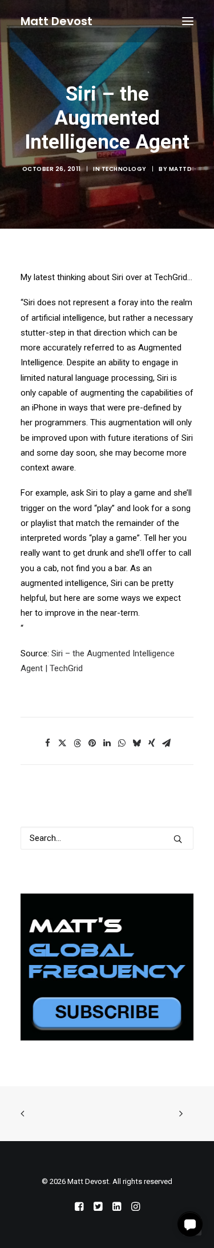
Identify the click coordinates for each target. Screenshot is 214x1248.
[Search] (107, 838)
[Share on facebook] (48, 743)
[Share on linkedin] (107, 743)
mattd (180, 169)
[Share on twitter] (63, 743)
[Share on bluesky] (137, 743)
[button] (187, 21)
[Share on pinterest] (92, 743)
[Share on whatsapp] (122, 743)
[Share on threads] (77, 743)
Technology (124, 169)
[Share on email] (166, 743)
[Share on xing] (152, 743)
